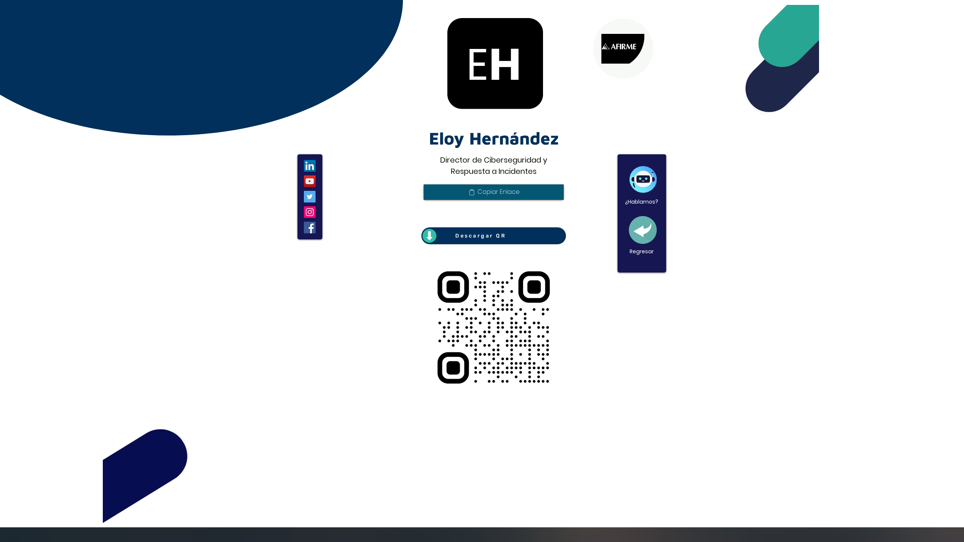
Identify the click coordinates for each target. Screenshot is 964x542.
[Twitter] (310, 196)
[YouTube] (310, 181)
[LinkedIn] (310, 166)
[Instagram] (310, 212)
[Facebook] (310, 227)
